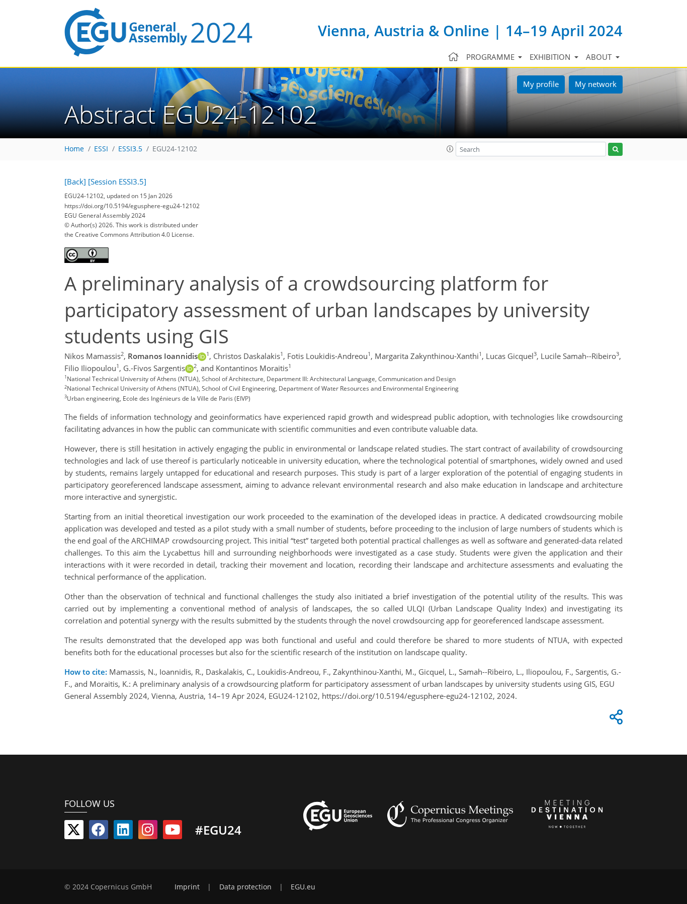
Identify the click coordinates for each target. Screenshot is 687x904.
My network (596, 84)
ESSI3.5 (130, 148)
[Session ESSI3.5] (117, 181)
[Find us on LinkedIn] (123, 832)
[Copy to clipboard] (614, 719)
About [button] (600, 57)
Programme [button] (491, 57)
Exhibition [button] (551, 57)
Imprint (187, 886)
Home (74, 148)
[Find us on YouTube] (172, 832)
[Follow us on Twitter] (73, 832)
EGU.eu (303, 886)
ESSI (101, 148)
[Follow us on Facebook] (98, 832)
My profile (541, 84)
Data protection (245, 886)
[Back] (75, 181)
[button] (450, 148)
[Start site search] (615, 149)
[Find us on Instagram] (147, 832)
